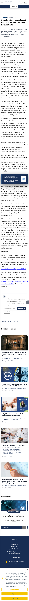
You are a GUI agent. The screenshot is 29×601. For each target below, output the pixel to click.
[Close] (27, 569)
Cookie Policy (13, 586)
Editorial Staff (14, 546)
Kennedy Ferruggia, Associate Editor (13, 358)
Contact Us (14, 544)
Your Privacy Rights (14, 553)
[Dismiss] (26, 175)
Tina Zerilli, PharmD (8, 453)
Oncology (15, 321)
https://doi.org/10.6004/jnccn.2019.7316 (13, 269)
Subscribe (20, 308)
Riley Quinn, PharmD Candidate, (12, 447)
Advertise (14, 543)
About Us (14, 539)
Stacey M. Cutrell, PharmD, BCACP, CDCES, (14, 418)
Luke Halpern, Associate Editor (10, 419)
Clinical (13, 6)
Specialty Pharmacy (6, 321)
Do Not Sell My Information (14, 552)
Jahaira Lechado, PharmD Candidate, (12, 452)
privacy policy (7, 313)
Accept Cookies (14, 598)
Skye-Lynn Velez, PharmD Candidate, (12, 450)
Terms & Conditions (14, 550)
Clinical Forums (14, 541)
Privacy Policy (14, 548)
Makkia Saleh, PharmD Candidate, (11, 449)
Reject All (14, 594)
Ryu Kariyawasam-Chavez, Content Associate (15, 388)
